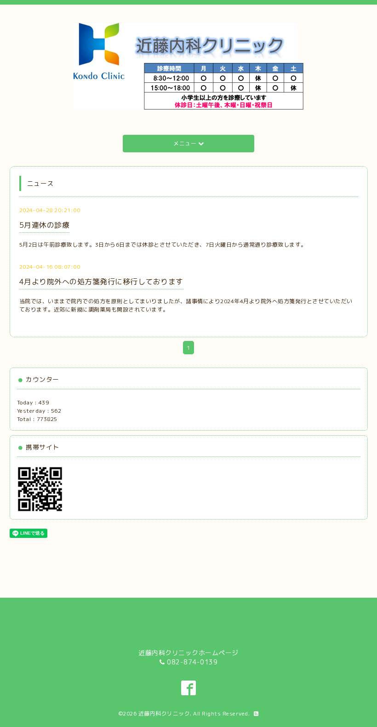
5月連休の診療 (44, 225)
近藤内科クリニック (164, 713)
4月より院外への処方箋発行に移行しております (101, 282)
